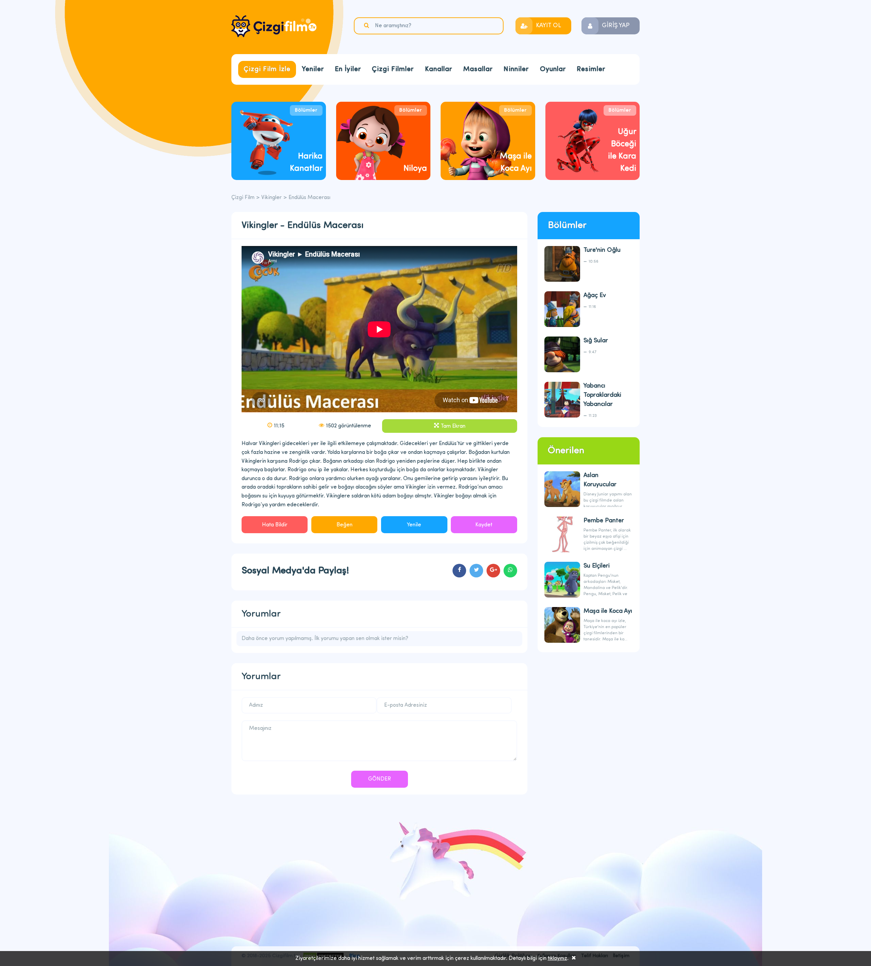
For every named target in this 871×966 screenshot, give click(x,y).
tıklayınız (557, 958)
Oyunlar (553, 69)
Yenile (414, 525)
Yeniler (313, 69)
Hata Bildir (274, 525)
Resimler (591, 69)
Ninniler (516, 69)
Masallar (478, 69)
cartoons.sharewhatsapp (510, 570)
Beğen (344, 525)
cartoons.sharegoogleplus (493, 570)
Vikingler (271, 197)
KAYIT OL (548, 26)
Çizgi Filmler (393, 69)
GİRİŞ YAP (615, 26)
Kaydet (483, 525)
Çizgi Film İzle (267, 69)
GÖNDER (379, 779)
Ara (367, 25)
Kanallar (438, 69)
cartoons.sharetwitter (476, 570)
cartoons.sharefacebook (459, 570)
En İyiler (348, 69)
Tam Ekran (453, 426)
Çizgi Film (273, 26)
